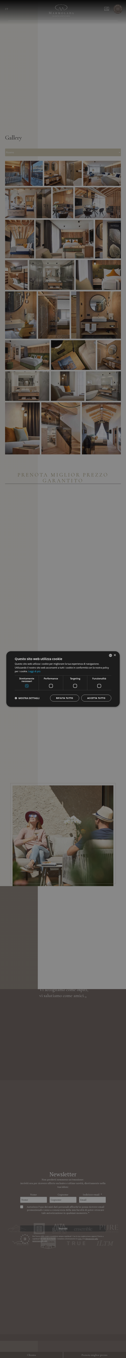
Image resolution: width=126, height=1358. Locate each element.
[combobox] (110, 655)
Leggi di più (34, 671)
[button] (27, 698)
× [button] (115, 655)
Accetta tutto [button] (96, 698)
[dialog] (63, 679)
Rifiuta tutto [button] (64, 698)
